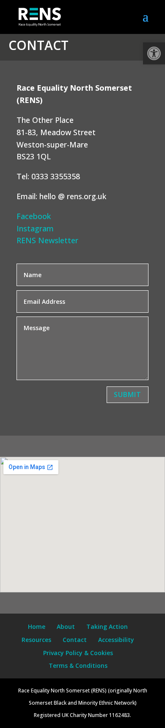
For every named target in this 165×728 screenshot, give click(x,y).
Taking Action (107, 626)
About (66, 626)
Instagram (35, 228)
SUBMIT (127, 394)
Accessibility (116, 640)
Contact (75, 640)
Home (36, 626)
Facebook (33, 216)
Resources (36, 640)
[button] (154, 53)
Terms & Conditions (78, 665)
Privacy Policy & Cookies (78, 653)
